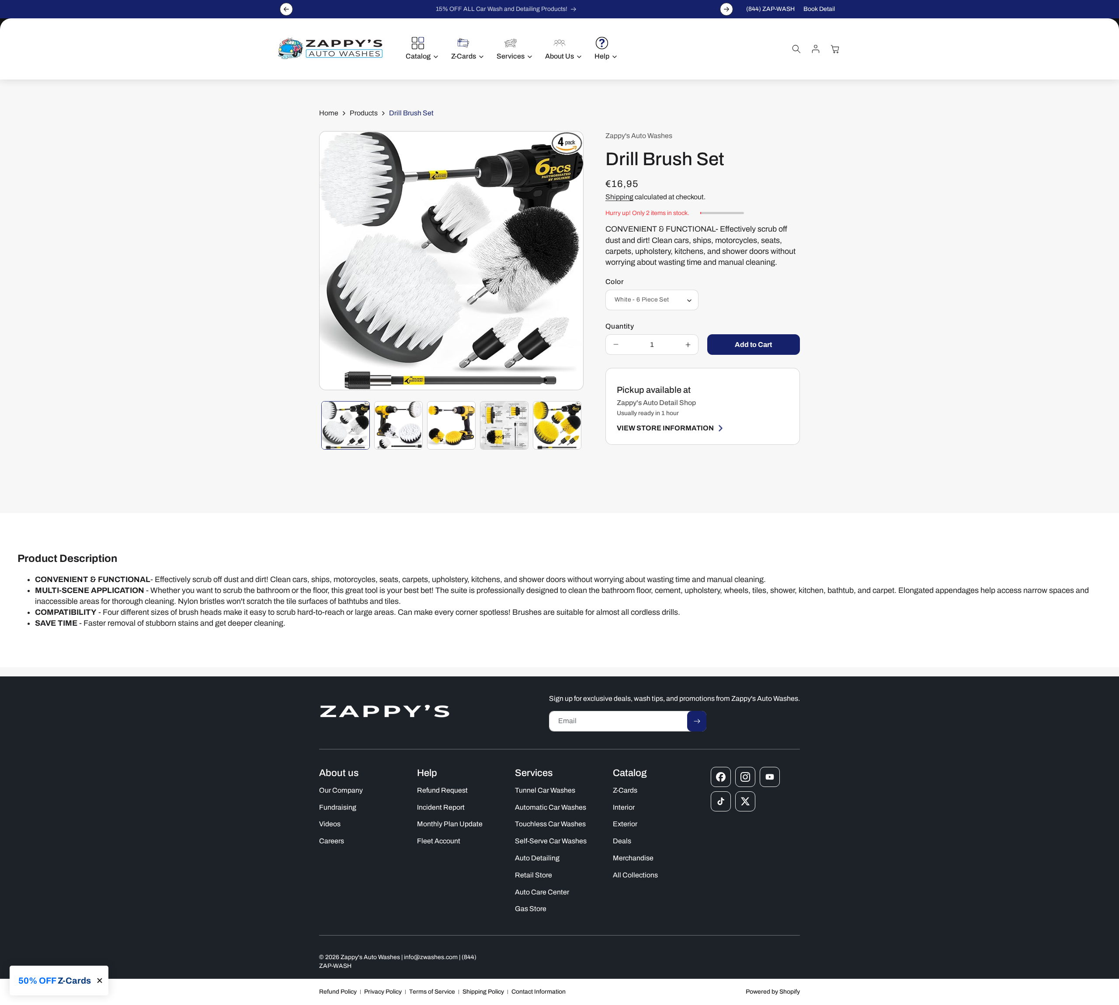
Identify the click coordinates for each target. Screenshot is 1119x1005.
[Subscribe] (696, 721)
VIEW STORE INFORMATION (665, 428)
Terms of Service (432, 991)
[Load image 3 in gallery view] (451, 425)
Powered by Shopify (773, 991)
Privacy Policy (383, 991)
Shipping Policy (483, 991)
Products (364, 113)
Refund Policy (338, 991)
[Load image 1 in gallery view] (345, 425)
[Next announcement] (726, 9)
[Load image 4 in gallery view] (504, 425)
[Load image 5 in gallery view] (557, 425)
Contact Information (538, 991)
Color (614, 281)
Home (328, 113)
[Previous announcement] (286, 9)
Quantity (619, 326)
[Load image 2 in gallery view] (398, 425)
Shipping (619, 197)
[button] (419, 48)
